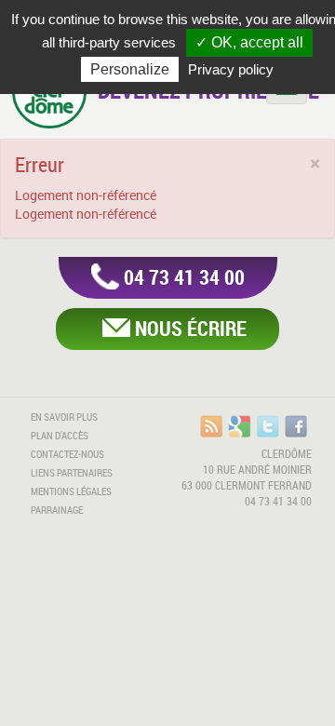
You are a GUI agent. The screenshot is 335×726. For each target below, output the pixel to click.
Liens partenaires (72, 472)
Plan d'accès (59, 435)
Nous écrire (191, 328)
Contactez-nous (67, 454)
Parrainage (57, 510)
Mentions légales (71, 491)
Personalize (129, 69)
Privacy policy (231, 69)
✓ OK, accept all (249, 42)
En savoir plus (64, 417)
